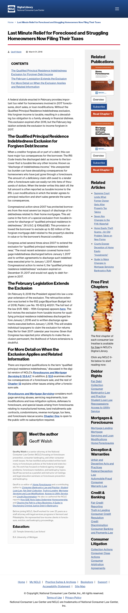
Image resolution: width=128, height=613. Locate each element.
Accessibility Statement (56, 586)
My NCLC (35, 582)
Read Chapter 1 (102, 113)
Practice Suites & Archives (60, 582)
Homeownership (60, 499)
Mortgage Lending (102, 428)
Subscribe (99, 106)
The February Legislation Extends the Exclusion (39, 78)
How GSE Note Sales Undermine (36, 499)
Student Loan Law (102, 400)
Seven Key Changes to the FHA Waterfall (102, 220)
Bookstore (87, 582)
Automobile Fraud (101, 478)
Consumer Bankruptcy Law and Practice (100, 392)
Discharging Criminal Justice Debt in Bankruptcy (35, 505)
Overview (98, 99)
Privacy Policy (73, 597)
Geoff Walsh (16, 52)
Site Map (80, 586)
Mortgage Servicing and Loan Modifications (102, 435)
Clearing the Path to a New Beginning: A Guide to (40, 502)
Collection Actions (102, 549)
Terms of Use (54, 597)
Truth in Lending (100, 510)
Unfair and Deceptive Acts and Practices (102, 463)
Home (11, 22)
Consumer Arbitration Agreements (98, 564)
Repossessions (99, 403)
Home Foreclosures (102, 443)
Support (102, 582)
